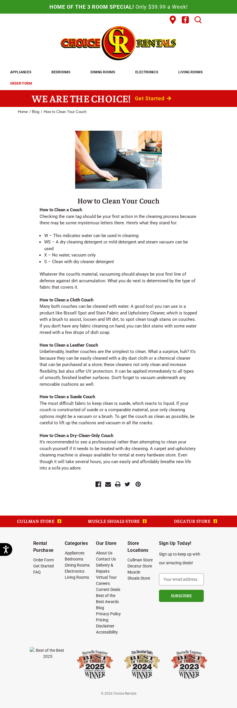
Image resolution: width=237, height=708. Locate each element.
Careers (103, 583)
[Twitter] (127, 484)
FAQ (37, 572)
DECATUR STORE (193, 521)
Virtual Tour (106, 577)
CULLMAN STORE (36, 521)
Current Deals (108, 589)
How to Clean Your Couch (118, 200)
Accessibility (107, 632)
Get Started (150, 98)
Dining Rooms (102, 72)
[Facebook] (98, 484)
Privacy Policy (108, 613)
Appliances (20, 72)
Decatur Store (139, 566)
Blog (100, 607)
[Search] (198, 20)
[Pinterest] (138, 484)
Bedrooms (60, 72)
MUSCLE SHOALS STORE (114, 521)
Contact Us (106, 559)
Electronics (146, 72)
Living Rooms (190, 72)
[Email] (108, 484)
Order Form (21, 83)
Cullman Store (140, 560)
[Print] (118, 484)
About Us (104, 553)
